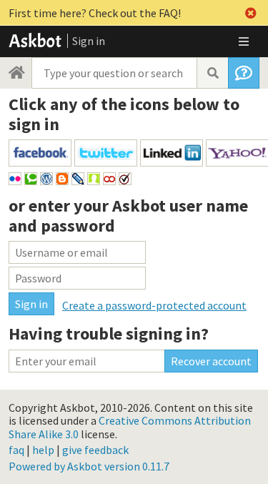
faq (16, 450)
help (43, 450)
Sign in (88, 41)
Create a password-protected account (154, 305)
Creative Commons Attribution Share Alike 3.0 (130, 426)
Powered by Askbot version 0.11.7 (89, 466)
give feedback (95, 450)
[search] (212, 73)
